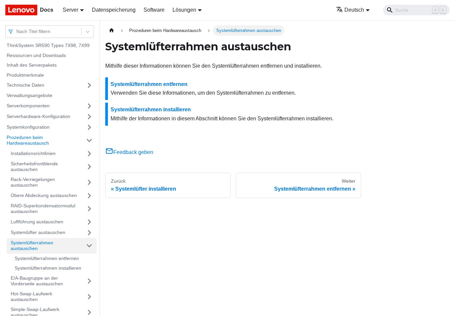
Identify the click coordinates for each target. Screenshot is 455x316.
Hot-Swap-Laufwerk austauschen (31, 296)
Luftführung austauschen (37, 221)
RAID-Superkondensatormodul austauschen (43, 208)
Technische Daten (25, 85)
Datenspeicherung (114, 10)
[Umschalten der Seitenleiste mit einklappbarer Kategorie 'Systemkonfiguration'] (89, 127)
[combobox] (17, 31)
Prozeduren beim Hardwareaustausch (28, 140)
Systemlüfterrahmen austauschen (32, 245)
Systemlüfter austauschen (38, 232)
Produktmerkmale (25, 75)
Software (154, 10)
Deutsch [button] (354, 10)
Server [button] (70, 10)
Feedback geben (133, 152)
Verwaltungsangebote (29, 95)
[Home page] (111, 30)
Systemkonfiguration (28, 127)
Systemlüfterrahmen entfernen (47, 258)
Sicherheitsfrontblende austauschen (34, 166)
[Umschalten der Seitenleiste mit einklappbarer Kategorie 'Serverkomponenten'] (89, 106)
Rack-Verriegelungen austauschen (33, 182)
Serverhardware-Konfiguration (38, 116)
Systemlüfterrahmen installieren (48, 268)
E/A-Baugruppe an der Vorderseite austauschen (37, 281)
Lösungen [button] (184, 10)
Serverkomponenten (28, 105)
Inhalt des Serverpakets (32, 65)
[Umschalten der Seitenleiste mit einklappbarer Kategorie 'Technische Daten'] (89, 85)
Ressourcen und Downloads (36, 55)
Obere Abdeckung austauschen (44, 195)
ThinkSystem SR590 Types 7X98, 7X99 (48, 45)
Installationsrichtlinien (33, 153)
